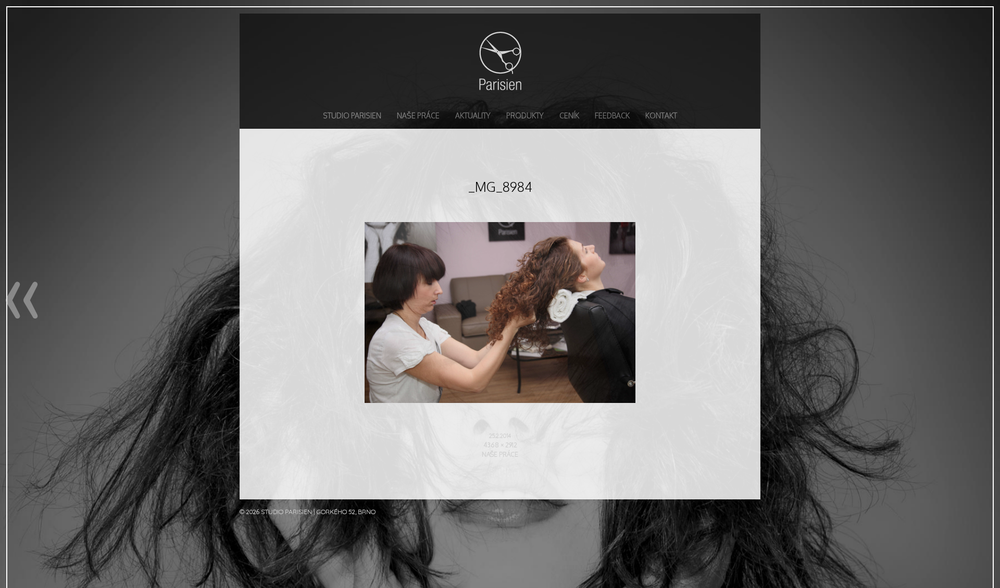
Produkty (525, 115)
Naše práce (418, 115)
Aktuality (473, 115)
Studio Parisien (500, 60)
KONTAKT (661, 115)
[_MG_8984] (500, 399)
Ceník (569, 115)
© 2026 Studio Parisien (277, 512)
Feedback (612, 115)
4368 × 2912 (500, 445)
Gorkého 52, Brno (346, 512)
